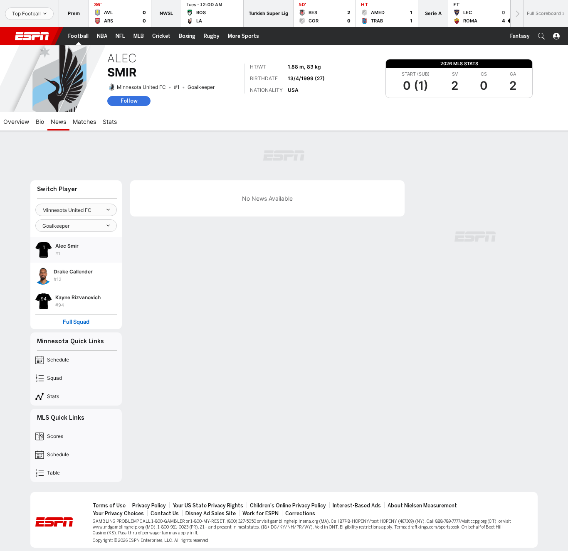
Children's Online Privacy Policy (288, 506)
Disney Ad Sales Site (210, 514)
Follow (129, 101)
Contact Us (165, 514)
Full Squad (76, 322)
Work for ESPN (260, 514)
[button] (541, 36)
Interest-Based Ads (357, 506)
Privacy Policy (149, 506)
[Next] (517, 13)
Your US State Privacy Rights (208, 506)
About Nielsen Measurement (422, 506)
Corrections (300, 514)
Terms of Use (109, 506)
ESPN (32, 36)
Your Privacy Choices (118, 514)
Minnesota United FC (141, 87)
